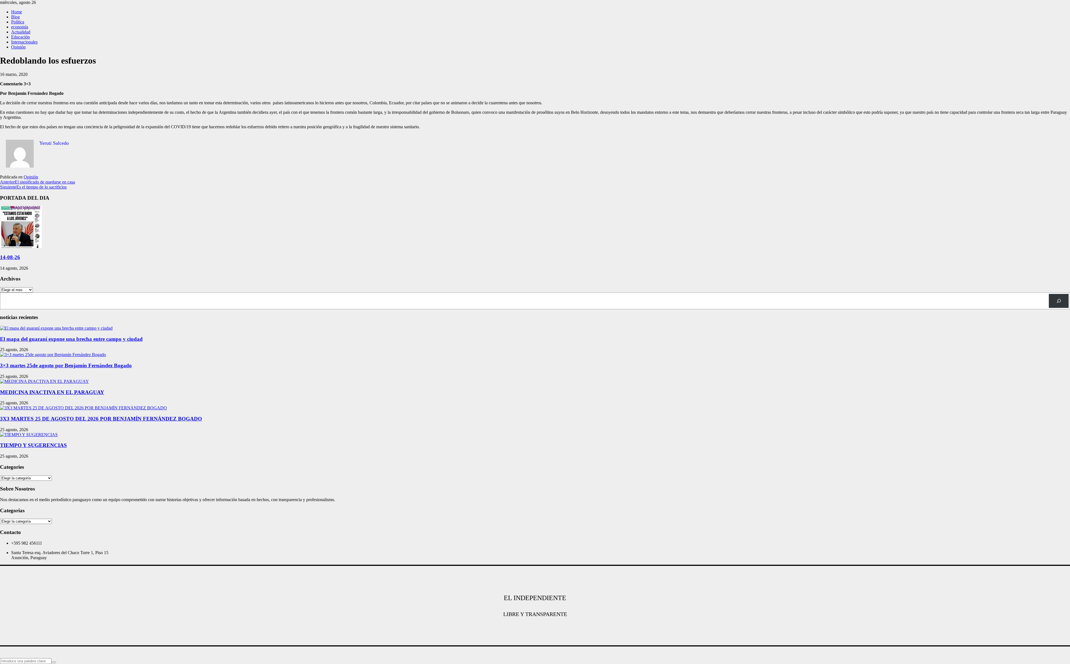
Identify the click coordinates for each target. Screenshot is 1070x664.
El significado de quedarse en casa (37, 182)
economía (19, 27)
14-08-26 (10, 257)
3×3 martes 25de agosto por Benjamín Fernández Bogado (66, 365)
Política (17, 22)
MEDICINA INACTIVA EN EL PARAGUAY (52, 392)
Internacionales (24, 42)
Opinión (18, 47)
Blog (15, 17)
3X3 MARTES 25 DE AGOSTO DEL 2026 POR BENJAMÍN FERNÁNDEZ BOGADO (101, 419)
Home (16, 11)
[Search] (1059, 301)
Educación (20, 37)
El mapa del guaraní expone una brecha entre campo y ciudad (71, 339)
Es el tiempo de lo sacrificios (33, 187)
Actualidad (20, 32)
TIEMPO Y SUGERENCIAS (33, 445)
